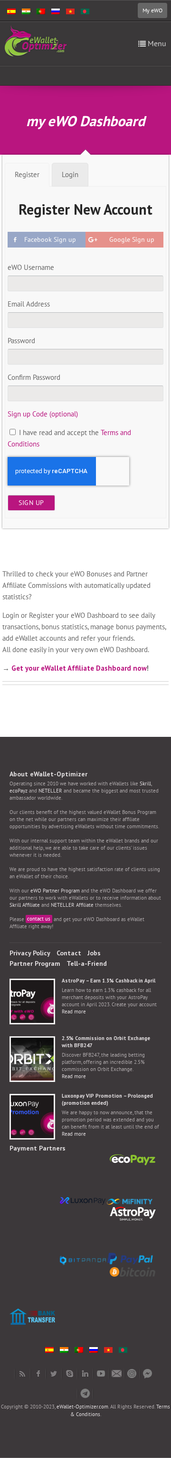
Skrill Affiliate (25, 905)
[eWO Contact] (116, 1374)
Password (21, 340)
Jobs (94, 953)
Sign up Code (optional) (43, 413)
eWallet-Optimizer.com (82, 1406)
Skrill (145, 783)
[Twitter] (54, 1374)
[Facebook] (38, 1374)
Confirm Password (34, 377)
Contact (69, 953)
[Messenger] (148, 1374)
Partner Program (35, 963)
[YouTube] (101, 1374)
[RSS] (22, 1374)
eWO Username (31, 267)
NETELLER (50, 790)
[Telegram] (85, 1394)
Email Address (29, 303)
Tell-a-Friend (86, 963)
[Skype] (69, 1374)
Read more (74, 1011)
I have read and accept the (69, 438)
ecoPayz (19, 790)
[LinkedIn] (85, 1374)
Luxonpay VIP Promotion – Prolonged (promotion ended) (107, 1099)
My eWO (152, 10)
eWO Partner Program (55, 890)
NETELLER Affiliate (72, 905)
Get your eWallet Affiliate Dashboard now (79, 668)
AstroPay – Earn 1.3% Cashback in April (108, 980)
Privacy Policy (30, 953)
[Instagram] (132, 1374)
